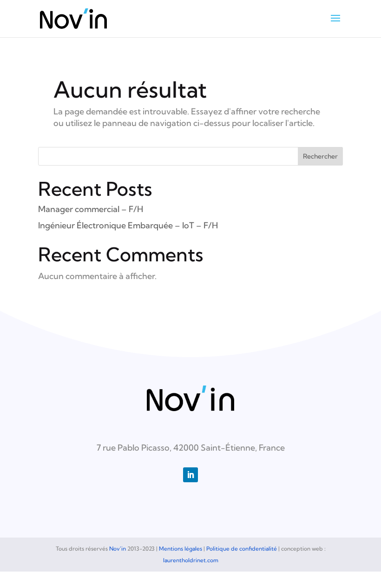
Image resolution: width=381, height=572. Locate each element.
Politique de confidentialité (241, 548)
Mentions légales (180, 548)
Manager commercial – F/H (90, 209)
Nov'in (117, 548)
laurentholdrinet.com (190, 560)
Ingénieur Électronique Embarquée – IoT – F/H (128, 225)
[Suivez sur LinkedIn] (190, 474)
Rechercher (320, 156)
